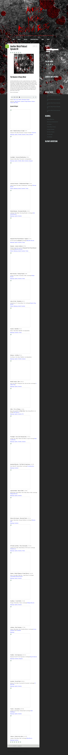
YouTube (19, 134)
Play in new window (17, 99)
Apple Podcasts (17, 101)
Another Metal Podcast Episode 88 (53, 111)
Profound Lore (13, 548)
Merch (23, 160)
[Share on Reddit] (17, 52)
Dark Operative (16, 412)
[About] (42, 39)
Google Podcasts (28, 101)
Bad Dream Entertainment (52, 121)
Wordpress (26, 751)
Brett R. (15, 745)
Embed (28, 99)
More (17, 102)
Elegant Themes (15, 751)
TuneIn (11, 102)
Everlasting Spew (30, 466)
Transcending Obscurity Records (16, 576)
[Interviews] (25, 39)
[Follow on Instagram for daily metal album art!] (53, 64)
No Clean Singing (50, 131)
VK (22, 414)
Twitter (27, 134)
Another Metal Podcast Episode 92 (53, 96)
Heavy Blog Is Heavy (51, 126)
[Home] (13, 39)
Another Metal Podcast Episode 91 (53, 100)
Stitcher (33, 101)
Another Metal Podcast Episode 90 (53, 103)
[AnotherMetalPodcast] (34, 39)
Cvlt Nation (49, 124)
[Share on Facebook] (11, 52)
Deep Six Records (33, 656)
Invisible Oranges (50, 129)
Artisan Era (34, 132)
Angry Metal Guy (50, 119)
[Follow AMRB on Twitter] (49, 64)
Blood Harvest (29, 738)
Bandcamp (12, 134)
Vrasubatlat (19, 630)
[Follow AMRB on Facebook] (47, 64)
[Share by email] (21, 52)
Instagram (31, 134)
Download (24, 99)
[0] (22, 745)
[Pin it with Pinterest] (19, 52)
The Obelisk (49, 136)
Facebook (24, 134)
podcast (19, 745)
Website (11, 188)
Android (22, 101)
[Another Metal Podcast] (51, 64)
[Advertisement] (53, 163)
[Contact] (48, 39)
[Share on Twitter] (13, 52)
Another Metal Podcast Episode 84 (7, 46)
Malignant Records (13, 493)
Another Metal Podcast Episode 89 (53, 107)
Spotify (16, 134)
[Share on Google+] (15, 52)
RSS (14, 102)
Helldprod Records (30, 602)
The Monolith (50, 134)
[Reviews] (19, 39)
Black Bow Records (30, 240)
